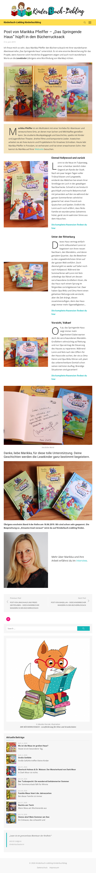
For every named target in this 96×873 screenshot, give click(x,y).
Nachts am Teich (26, 805)
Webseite (39, 149)
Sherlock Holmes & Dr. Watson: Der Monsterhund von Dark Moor (47, 769)
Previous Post (24, 603)
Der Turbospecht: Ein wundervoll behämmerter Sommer (43, 781)
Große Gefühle (24, 758)
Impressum (54, 867)
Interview (81, 560)
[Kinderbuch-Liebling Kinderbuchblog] (48, 9)
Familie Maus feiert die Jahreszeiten (35, 793)
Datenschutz (42, 867)
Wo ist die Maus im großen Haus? (33, 746)
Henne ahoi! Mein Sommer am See (33, 817)
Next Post (68, 601)
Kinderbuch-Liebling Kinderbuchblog (22, 22)
